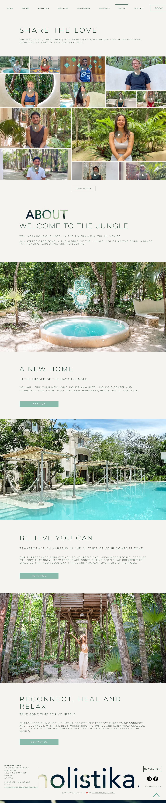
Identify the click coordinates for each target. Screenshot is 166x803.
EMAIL (7, 785)
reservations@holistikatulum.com (21, 787)
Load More (83, 188)
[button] (152, 769)
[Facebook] (155, 778)
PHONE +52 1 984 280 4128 (17, 782)
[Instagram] (149, 778)
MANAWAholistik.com (103, 793)
